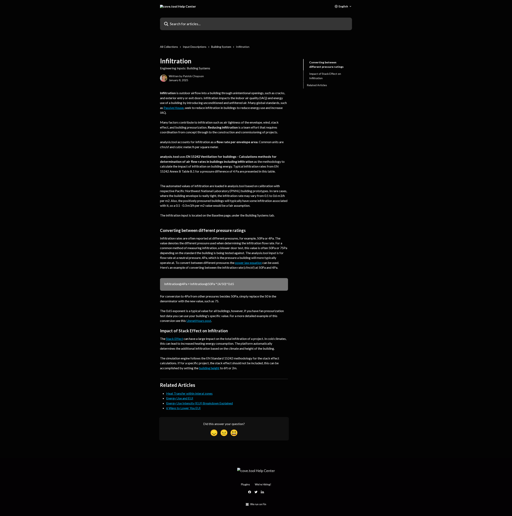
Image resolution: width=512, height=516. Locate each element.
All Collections (169, 46)
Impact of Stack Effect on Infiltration (325, 76)
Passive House (174, 108)
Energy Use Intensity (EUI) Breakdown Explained (199, 403)
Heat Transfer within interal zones (189, 393)
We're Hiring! (263, 484)
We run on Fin (258, 504)
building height (209, 368)
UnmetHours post (198, 320)
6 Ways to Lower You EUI (183, 408)
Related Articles (317, 85)
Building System (221, 46)
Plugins (245, 484)
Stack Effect (174, 338)
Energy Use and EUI (179, 398)
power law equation (248, 262)
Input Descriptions (194, 46)
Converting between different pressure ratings (326, 64)
